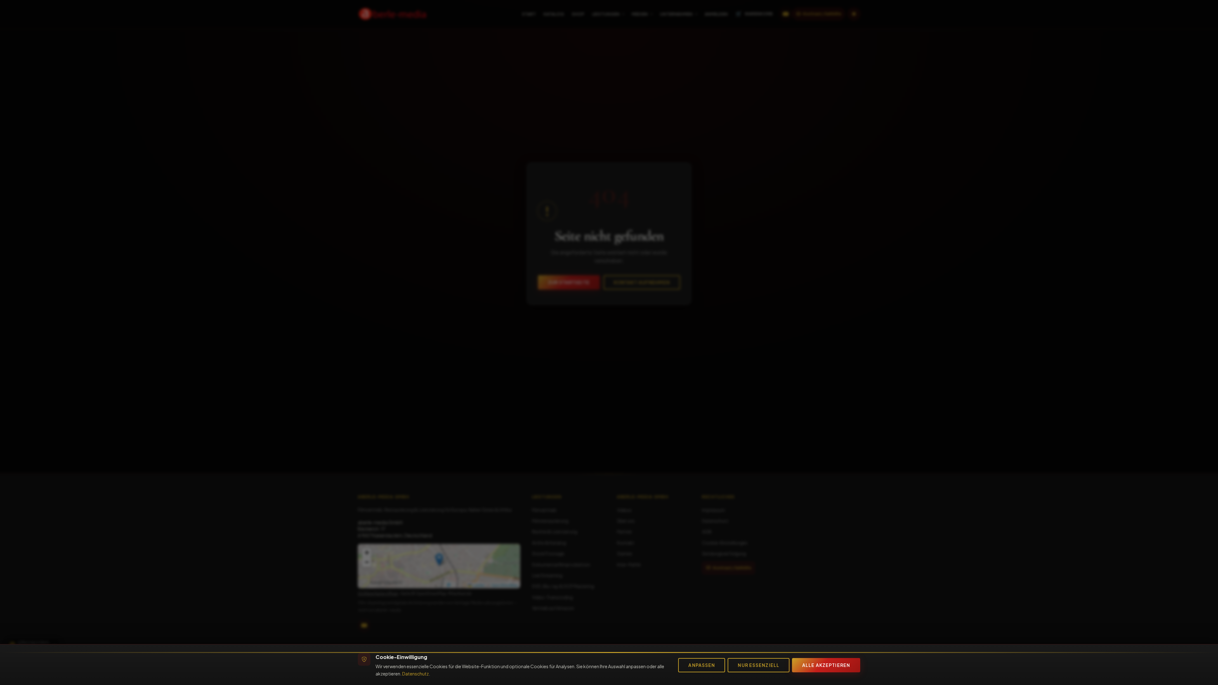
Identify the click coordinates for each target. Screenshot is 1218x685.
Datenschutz (415, 673)
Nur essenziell (758, 665)
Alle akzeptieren (826, 665)
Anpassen (701, 665)
